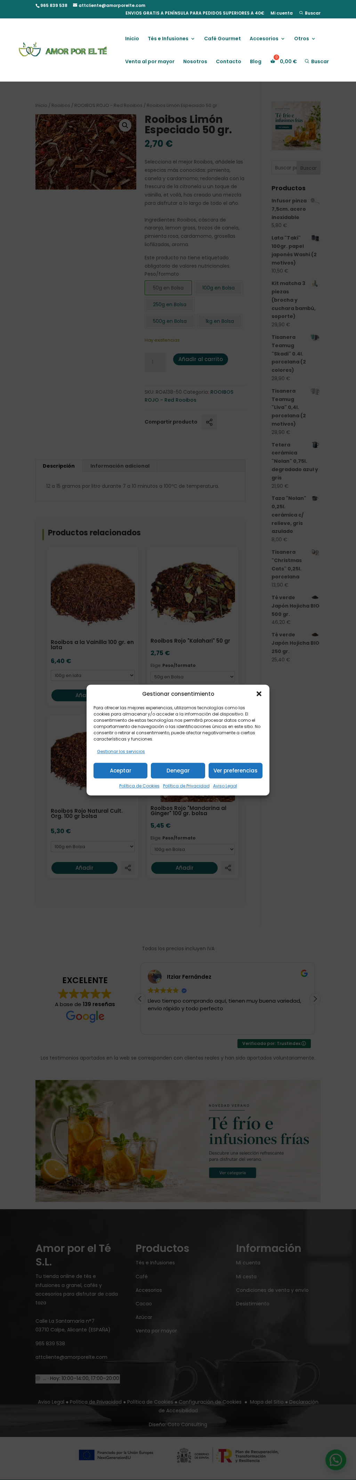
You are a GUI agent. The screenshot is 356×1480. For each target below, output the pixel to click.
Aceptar (120, 770)
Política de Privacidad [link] (186, 786)
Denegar (178, 770)
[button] (259, 694)
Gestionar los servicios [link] (121, 752)
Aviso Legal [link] (225, 786)
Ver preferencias (235, 770)
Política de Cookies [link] (139, 786)
